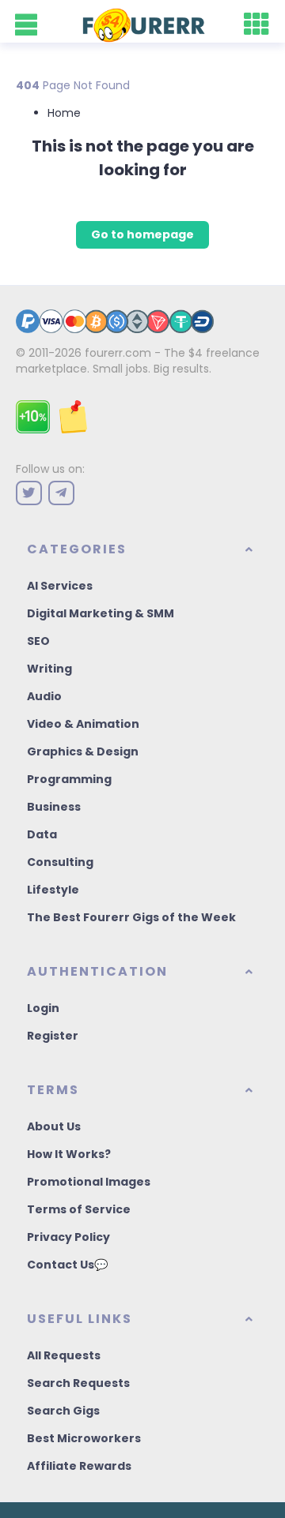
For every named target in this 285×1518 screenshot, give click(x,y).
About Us (54, 1126)
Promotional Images (88, 1182)
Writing (49, 669)
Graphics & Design (83, 751)
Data (42, 834)
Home (64, 113)
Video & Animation (83, 724)
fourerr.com (118, 353)
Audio (44, 696)
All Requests (64, 1355)
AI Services (60, 586)
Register (52, 1036)
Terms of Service (79, 1209)
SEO (38, 641)
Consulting (60, 862)
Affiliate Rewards (79, 1466)
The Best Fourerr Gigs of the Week (131, 917)
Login (43, 1008)
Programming (69, 779)
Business (54, 807)
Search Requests (78, 1383)
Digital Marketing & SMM (100, 613)
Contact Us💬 (67, 1264)
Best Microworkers (84, 1438)
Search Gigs (63, 1411)
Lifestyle (53, 890)
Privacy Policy (68, 1237)
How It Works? (69, 1154)
